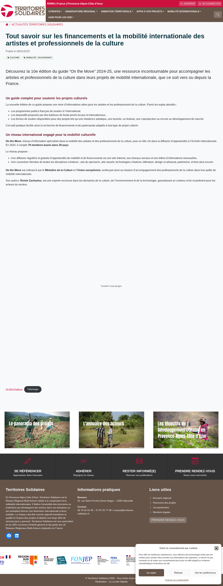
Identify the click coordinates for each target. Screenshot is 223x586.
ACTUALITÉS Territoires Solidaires (37, 24)
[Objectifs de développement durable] (186, 430)
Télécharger (32, 389)
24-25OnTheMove (14, 389)
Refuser (178, 572)
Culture (14, 58)
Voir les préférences (205, 572)
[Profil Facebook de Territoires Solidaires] (9, 536)
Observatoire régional (80, 11)
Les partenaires (161, 507)
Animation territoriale (116, 11)
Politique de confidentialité (177, 580)
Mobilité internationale (183, 11)
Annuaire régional (162, 498)
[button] (216, 548)
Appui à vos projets (149, 11)
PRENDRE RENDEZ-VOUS (168, 520)
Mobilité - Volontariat (39, 58)
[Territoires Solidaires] (23, 10)
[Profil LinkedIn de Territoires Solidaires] (17, 536)
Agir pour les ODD (60, 17)
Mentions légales (161, 512)
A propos (54, 11)
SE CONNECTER (211, 3)
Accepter (151, 572)
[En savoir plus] (37, 430)
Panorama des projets (164, 502)
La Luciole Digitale (118, 581)
